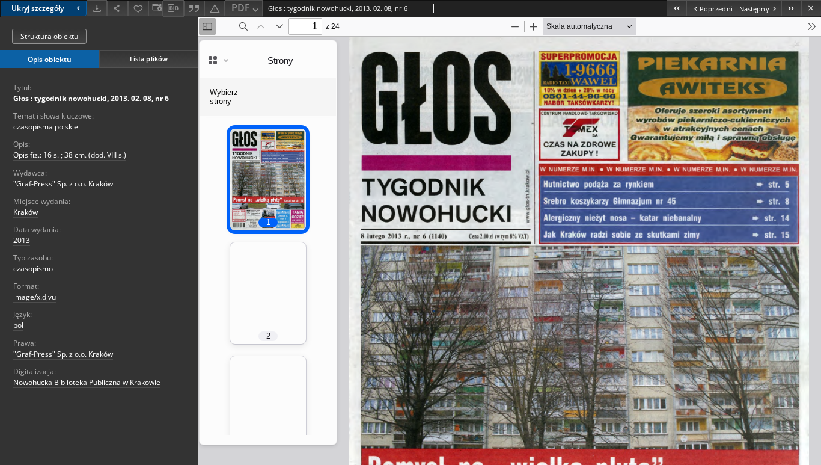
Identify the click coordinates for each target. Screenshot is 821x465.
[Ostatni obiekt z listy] (791, 8)
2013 (21, 240)
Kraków (25, 212)
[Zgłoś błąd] (214, 8)
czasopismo (33, 268)
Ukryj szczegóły (37, 8)
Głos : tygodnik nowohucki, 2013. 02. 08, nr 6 (91, 98)
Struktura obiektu (49, 36)
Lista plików (149, 58)
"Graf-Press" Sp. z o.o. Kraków (63, 184)
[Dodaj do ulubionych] (138, 8)
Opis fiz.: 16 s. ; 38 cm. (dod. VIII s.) (69, 155)
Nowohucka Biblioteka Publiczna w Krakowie (86, 382)
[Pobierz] (97, 8)
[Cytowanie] (194, 8)
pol (18, 325)
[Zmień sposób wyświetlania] (155, 8)
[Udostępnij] (117, 8)
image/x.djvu (34, 297)
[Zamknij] (811, 8)
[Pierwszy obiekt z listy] (676, 8)
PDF (240, 7)
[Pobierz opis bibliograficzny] (173, 8)
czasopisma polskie (45, 127)
